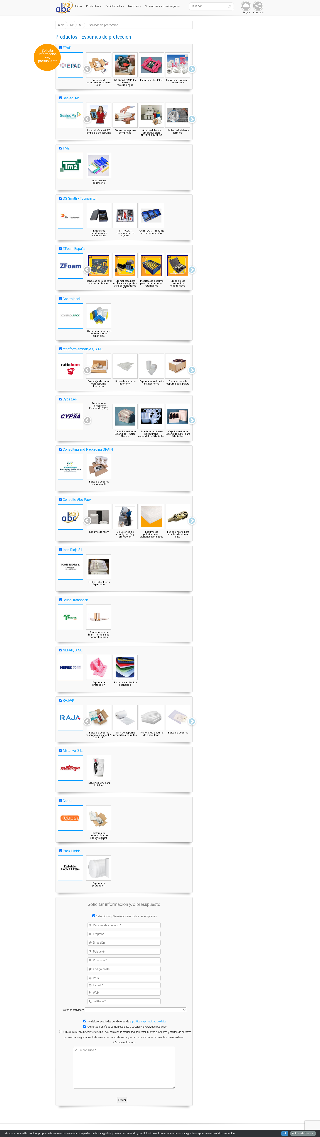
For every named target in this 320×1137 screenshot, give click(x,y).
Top (309, 1126)
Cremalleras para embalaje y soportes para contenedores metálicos (125, 285)
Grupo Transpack (75, 600)
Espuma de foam (99, 532)
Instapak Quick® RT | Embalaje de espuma (98, 131)
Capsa (67, 801)
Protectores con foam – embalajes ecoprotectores (98, 635)
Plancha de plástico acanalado (125, 683)
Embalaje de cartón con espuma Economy (99, 384)
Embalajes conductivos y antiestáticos (99, 233)
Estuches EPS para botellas (99, 784)
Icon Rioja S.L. (73, 550)
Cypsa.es (70, 399)
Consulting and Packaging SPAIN (88, 449)
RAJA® (68, 700)
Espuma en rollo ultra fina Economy (152, 382)
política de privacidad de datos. (149, 1021)
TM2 (66, 148)
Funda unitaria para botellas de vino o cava (178, 534)
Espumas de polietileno (99, 181)
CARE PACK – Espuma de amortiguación (151, 232)
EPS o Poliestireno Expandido (99, 583)
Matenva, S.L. (73, 751)
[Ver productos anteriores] (87, 69)
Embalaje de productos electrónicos (177, 283)
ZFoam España (74, 249)
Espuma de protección (99, 683)
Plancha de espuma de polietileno (151, 734)
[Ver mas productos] (192, 69)
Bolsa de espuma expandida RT (99, 483)
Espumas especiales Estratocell (178, 81)
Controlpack (72, 299)
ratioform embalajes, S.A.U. (83, 349)
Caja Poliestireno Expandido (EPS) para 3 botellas (177, 434)
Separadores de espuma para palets (177, 382)
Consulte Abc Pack (77, 500)
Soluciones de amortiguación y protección (125, 534)
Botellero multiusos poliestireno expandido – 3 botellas (151, 434)
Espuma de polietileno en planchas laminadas (151, 534)
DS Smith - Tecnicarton (80, 198)
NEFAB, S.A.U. (73, 650)
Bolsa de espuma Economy (125, 382)
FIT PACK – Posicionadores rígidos (125, 233)
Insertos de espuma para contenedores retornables (151, 283)
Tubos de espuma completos (125, 131)
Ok (284, 1133)
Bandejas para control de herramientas (99, 282)
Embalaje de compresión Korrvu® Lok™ (98, 82)
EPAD (67, 48)
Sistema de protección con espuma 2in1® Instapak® (99, 837)
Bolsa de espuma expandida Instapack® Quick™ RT (99, 735)
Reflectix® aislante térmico (178, 131)
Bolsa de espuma (178, 732)
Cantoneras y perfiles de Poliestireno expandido (99, 333)
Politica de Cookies (303, 1133)
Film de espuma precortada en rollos (125, 734)
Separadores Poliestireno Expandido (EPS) (98, 406)
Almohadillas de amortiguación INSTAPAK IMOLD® (151, 133)
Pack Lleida (72, 851)
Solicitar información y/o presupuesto (47, 56)
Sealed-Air (71, 98)
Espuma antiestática (151, 80)
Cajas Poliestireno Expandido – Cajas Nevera (125, 434)
